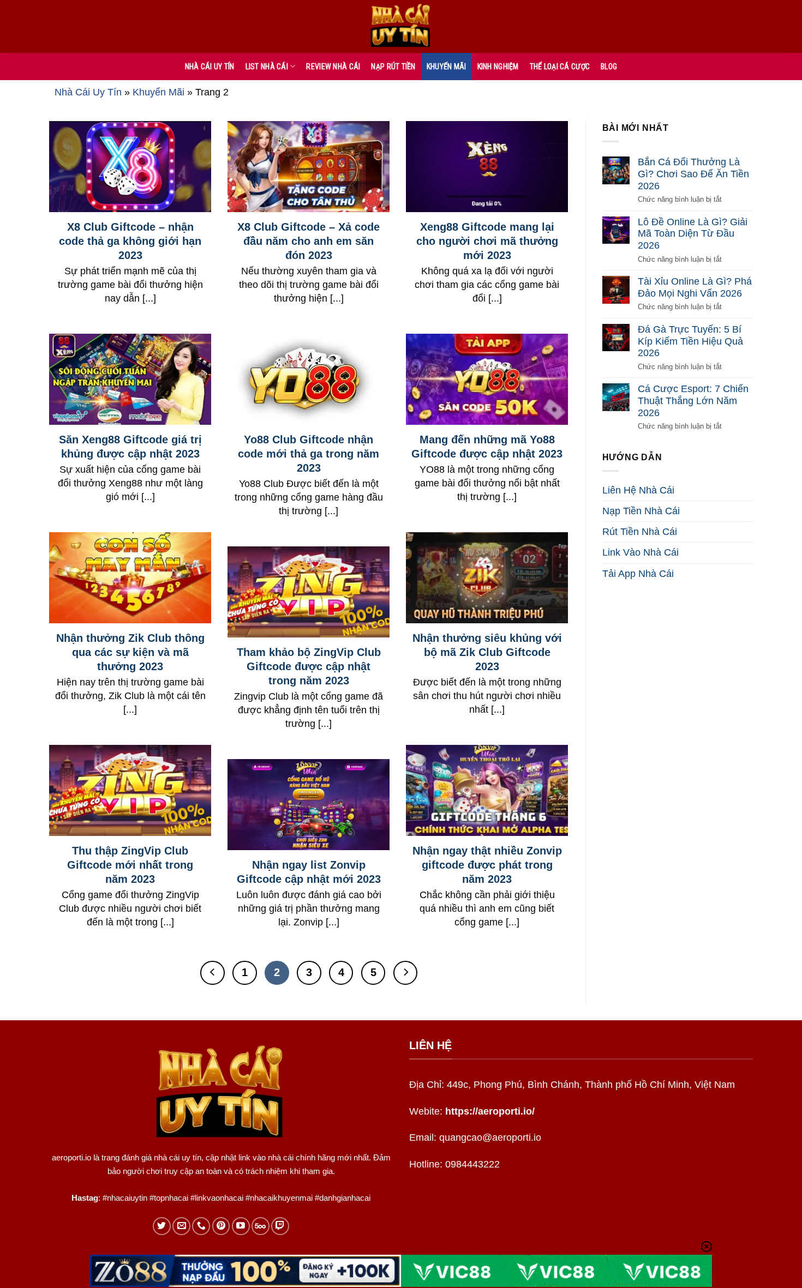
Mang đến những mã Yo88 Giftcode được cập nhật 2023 (486, 447)
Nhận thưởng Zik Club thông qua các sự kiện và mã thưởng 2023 (130, 652)
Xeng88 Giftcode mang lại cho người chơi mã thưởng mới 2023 (487, 241)
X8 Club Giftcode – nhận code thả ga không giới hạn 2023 (130, 241)
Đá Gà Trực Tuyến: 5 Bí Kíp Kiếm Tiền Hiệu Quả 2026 (690, 341)
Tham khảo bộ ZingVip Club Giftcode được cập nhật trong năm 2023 (309, 666)
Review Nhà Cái (333, 66)
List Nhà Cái (267, 66)
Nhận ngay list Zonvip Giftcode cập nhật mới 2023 (309, 872)
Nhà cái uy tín (210, 66)
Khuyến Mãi (446, 66)
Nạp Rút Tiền (393, 66)
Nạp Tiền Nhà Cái (641, 510)
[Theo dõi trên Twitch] (280, 1226)
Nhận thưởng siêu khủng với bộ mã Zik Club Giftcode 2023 (487, 652)
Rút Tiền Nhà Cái (639, 531)
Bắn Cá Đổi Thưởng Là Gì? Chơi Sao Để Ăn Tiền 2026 (693, 174)
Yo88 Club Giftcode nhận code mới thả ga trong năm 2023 (308, 454)
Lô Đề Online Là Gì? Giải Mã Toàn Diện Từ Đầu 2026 (692, 233)
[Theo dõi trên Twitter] (162, 1226)
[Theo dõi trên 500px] (261, 1226)
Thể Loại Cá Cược (560, 66)
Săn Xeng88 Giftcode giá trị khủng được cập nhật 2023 (130, 447)
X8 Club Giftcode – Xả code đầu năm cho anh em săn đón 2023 (308, 241)
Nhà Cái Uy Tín (88, 92)
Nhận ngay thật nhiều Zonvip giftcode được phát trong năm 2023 (487, 865)
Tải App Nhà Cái (638, 573)
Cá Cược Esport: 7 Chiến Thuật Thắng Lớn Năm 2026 (693, 400)
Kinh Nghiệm (498, 66)
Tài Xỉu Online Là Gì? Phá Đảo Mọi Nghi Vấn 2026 (695, 287)
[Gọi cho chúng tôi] (201, 1226)
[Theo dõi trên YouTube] (241, 1226)
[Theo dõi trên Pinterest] (221, 1226)
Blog (609, 66)
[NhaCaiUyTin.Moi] (401, 26)
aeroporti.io (71, 1157)
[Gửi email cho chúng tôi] (181, 1226)
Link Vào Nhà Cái (640, 552)
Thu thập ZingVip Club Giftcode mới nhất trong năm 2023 (130, 865)
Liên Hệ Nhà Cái (638, 490)
